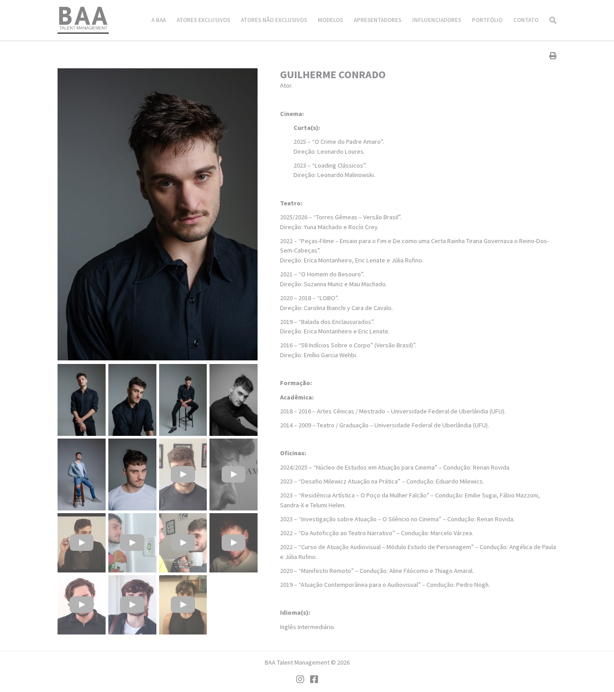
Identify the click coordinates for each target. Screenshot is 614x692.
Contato (525, 20)
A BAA (158, 20)
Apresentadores (377, 20)
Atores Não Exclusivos (274, 20)
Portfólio (487, 20)
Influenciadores (436, 20)
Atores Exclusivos (203, 20)
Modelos (330, 20)
